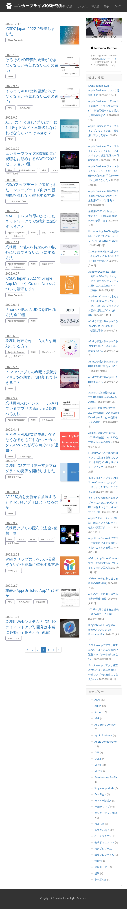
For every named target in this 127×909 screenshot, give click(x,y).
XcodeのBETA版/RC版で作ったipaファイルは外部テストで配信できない (103, 256)
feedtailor (58, 898)
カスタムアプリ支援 (88, 6)
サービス (46, 6)
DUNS (98, 758)
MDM (97, 765)
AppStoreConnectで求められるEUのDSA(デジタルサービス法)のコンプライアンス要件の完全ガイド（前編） (103, 306)
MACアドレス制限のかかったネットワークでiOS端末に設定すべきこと (31, 221)
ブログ (117, 6)
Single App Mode (104, 788)
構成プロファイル (104, 854)
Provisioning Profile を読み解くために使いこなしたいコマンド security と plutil (103, 236)
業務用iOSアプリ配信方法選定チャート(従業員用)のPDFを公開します (102, 216)
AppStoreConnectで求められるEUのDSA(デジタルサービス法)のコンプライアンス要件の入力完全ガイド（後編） (103, 281)
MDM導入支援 (64, 6)
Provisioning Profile (105, 777)
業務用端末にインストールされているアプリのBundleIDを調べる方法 (32, 408)
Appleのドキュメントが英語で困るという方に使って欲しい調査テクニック (103, 522)
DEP (96, 752)
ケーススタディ (103, 836)
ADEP (97, 706)
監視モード (100, 867)
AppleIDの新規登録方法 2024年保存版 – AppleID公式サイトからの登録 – (103, 437)
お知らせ (99, 823)
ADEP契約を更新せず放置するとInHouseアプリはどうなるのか (31, 502)
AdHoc (98, 712)
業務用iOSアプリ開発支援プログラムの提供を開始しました (31, 468)
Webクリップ (102, 806)
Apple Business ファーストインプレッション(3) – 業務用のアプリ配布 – (103, 130)
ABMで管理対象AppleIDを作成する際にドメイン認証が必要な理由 (103, 346)
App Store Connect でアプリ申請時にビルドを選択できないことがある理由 (103, 542)
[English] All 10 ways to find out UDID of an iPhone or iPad (101, 629)
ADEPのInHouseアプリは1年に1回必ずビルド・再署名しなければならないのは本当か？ (31, 127)
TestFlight (100, 794)
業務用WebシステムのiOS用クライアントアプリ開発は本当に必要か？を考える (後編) (31, 627)
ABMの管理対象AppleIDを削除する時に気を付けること (103, 366)
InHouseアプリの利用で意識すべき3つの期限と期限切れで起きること (31, 377)
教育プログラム (103, 848)
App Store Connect (105, 724)
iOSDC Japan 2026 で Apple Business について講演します (103, 90)
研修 (106, 6)
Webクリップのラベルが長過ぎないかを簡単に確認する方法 (32, 561)
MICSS (98, 771)
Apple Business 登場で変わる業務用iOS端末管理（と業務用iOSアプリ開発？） (103, 195)
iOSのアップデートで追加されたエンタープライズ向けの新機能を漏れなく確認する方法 (31, 190)
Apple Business (103, 735)
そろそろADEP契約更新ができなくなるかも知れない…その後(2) (31, 65)
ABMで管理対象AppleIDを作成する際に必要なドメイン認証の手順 (103, 326)
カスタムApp (101, 830)
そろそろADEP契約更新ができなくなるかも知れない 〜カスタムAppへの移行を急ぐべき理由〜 (31, 442)
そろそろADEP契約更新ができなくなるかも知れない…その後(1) (31, 96)
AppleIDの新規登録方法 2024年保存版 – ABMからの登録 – (102, 397)
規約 (96, 873)
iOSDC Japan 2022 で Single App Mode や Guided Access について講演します (31, 283)
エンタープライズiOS (106, 813)
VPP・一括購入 (103, 800)
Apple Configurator (105, 741)
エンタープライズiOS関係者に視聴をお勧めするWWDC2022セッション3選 (31, 159)
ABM (97, 700)
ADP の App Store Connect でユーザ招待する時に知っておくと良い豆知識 (103, 563)
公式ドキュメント (104, 842)
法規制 (98, 861)
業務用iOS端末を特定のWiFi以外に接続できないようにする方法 (30, 252)
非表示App (100, 879)
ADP (96, 718)
